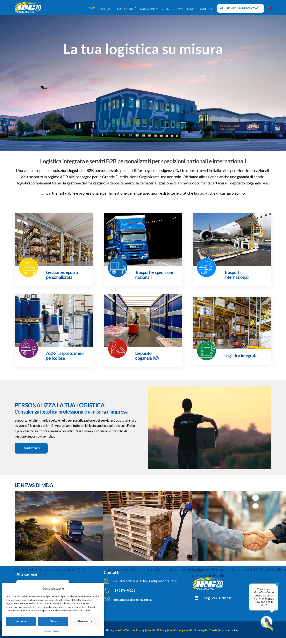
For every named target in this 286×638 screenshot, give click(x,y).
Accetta (21, 621)
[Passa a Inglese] (269, 8)
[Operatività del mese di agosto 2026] (76, 526)
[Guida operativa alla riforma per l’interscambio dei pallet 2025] (165, 526)
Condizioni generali (180, 630)
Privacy (57, 630)
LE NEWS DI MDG (34, 485)
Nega (53, 621)
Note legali (200, 630)
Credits (150, 630)
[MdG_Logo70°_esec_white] (28, 3)
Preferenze (85, 621)
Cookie (47, 630)
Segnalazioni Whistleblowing (127, 630)
